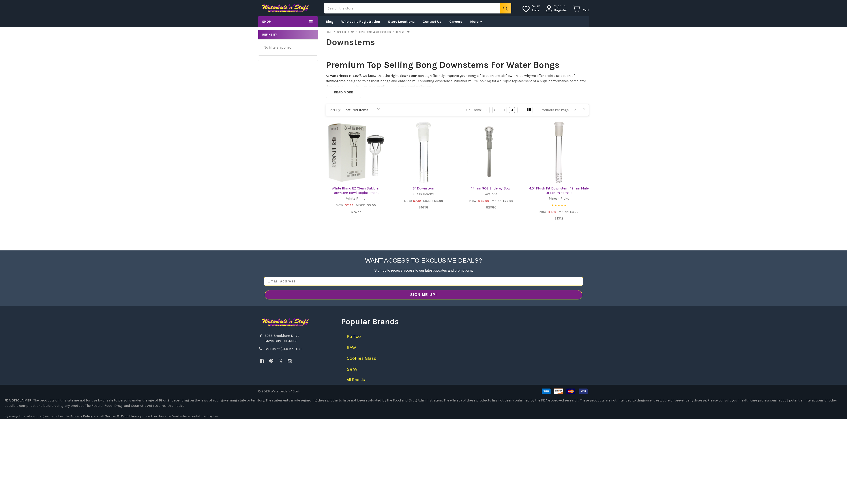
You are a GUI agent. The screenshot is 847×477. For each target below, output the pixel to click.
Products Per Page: (555, 110)
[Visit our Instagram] (290, 361)
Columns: (474, 110)
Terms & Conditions (122, 416)
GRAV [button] (352, 369)
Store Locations (401, 21)
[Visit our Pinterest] (271, 361)
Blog (329, 21)
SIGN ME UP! (423, 295)
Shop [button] (266, 21)
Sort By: (335, 110)
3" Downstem (423, 188)
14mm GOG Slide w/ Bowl (491, 188)
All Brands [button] (356, 379)
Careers (455, 21)
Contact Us (432, 21)
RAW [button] (351, 347)
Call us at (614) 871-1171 (283, 349)
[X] (281, 361)
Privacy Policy (81, 416)
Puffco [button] (354, 336)
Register (560, 10)
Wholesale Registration (360, 21)
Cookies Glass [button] (361, 358)
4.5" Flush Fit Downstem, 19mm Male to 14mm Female (559, 190)
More (474, 21)
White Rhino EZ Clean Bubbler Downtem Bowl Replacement (356, 190)
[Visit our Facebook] (262, 361)
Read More (343, 92)
